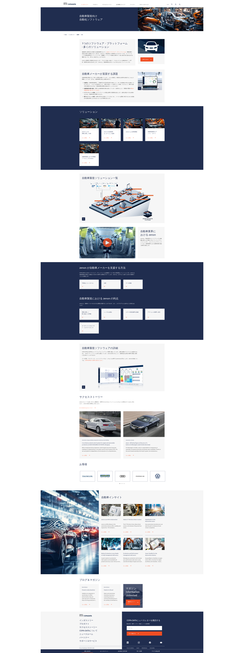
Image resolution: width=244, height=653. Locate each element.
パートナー (132, 4)
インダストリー (84, 4)
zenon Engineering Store (171, 4)
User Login (175, 4)
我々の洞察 (139, 651)
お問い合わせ (145, 59)
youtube (161, 643)
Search (179, 4)
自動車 (78, 34)
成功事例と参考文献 (122, 651)
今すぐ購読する (132, 633)
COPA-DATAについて (88, 630)
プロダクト (95, 4)
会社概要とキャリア (120, 4)
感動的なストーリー (131, 602)
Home (65, 34)
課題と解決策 (87, 651)
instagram (139, 643)
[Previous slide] (76, 476)
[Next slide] (167, 476)
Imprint (137, 647)
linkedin (128, 643)
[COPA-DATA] (70, 4)
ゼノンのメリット (104, 651)
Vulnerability (152, 647)
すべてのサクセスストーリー (86, 407)
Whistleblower (144, 647)
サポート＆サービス (144, 4)
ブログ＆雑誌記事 (156, 651)
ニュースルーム (86, 634)
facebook (150, 643)
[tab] (119, 483)
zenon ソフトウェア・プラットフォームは (116, 52)
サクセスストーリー (107, 4)
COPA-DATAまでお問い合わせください (94, 360)
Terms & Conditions (130, 647)
